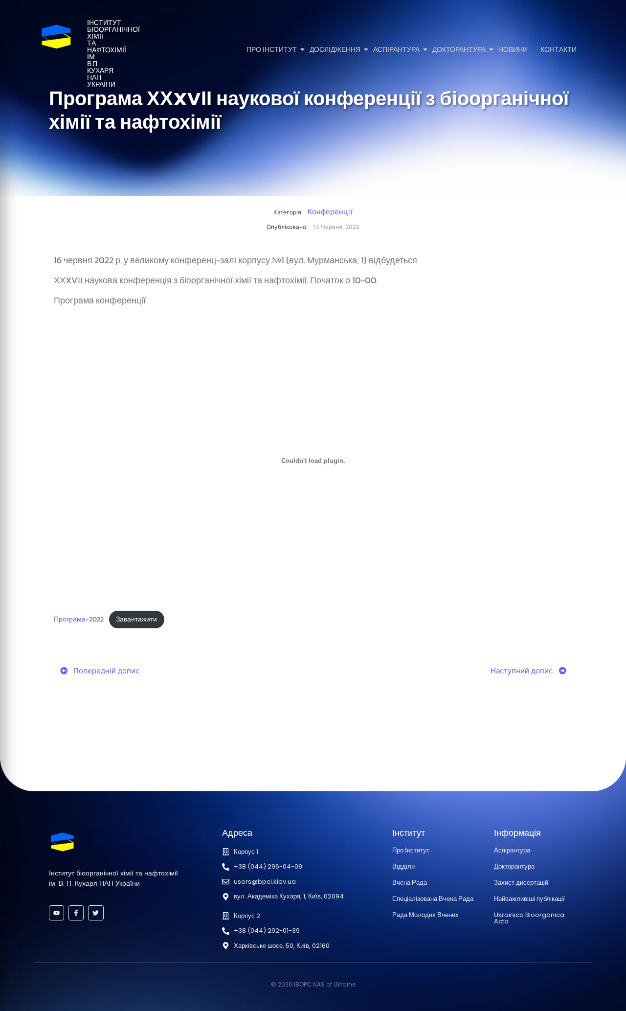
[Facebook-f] (76, 912)
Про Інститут (271, 50)
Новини (513, 50)
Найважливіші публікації (529, 898)
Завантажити (136, 619)
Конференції (330, 211)
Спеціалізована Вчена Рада (432, 898)
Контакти (558, 50)
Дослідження (335, 50)
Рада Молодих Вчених (425, 914)
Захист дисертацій (521, 882)
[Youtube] (56, 912)
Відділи (403, 866)
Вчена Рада (409, 882)
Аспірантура (396, 50)
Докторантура (459, 50)
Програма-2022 (79, 619)
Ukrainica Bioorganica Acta (529, 918)
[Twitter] (95, 912)
